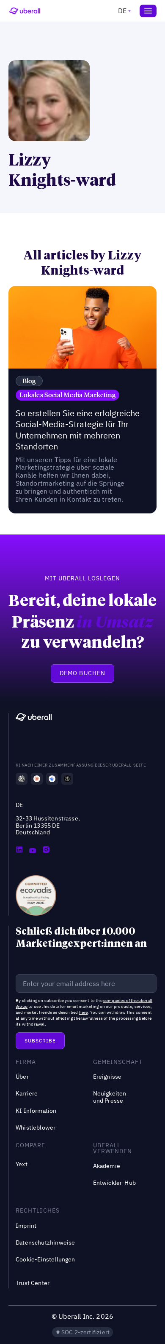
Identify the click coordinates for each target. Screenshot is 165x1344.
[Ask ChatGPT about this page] (22, 779)
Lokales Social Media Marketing (67, 394)
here (83, 1012)
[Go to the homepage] (34, 718)
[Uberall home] (24, 11)
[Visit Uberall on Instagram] (46, 850)
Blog (29, 381)
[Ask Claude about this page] (37, 779)
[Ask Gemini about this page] (52, 779)
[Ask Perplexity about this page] (67, 779)
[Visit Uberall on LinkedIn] (19, 850)
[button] (123, 11)
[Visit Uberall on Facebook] (32, 850)
